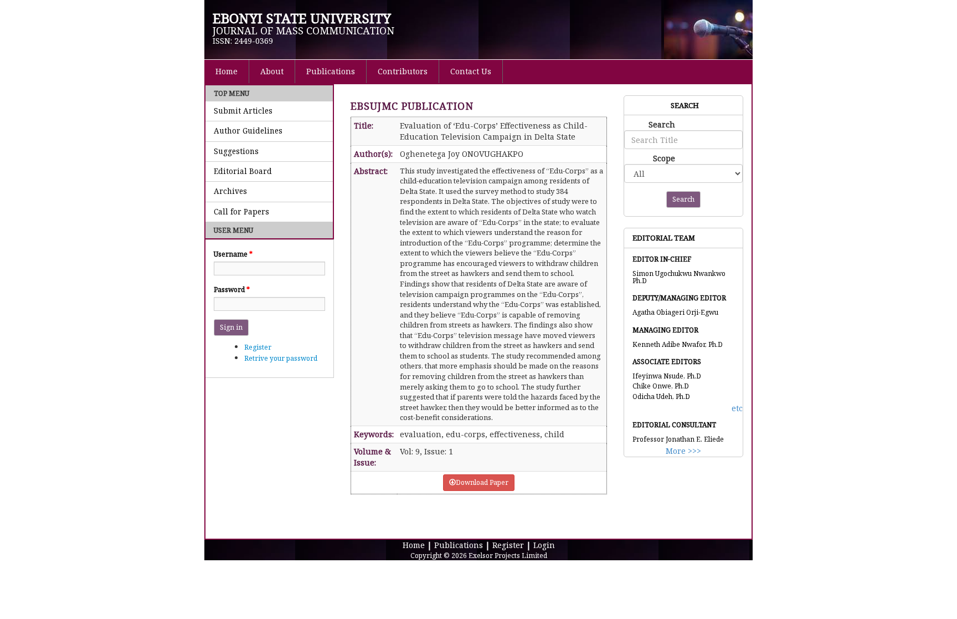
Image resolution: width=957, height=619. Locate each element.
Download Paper (482, 482)
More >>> (683, 451)
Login (544, 545)
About (272, 71)
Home (226, 71)
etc (737, 408)
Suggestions (236, 151)
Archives (230, 191)
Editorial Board (243, 171)
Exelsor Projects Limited (508, 555)
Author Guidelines (248, 131)
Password (232, 289)
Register (257, 347)
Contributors (403, 71)
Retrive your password (280, 358)
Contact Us (470, 71)
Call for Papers (241, 212)
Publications (330, 71)
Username (233, 254)
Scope (664, 158)
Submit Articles (243, 111)
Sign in (231, 327)
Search (662, 124)
